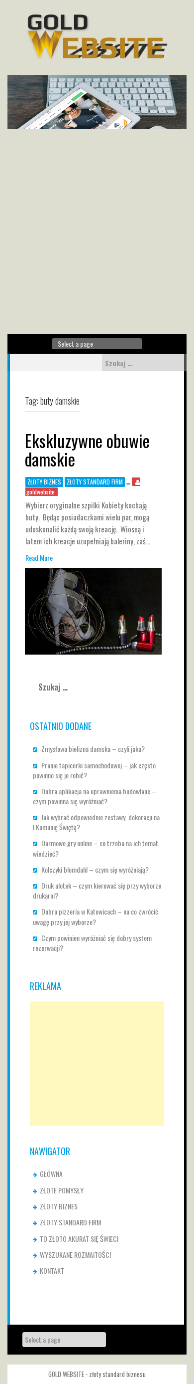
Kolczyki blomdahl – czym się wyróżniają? (95, 869)
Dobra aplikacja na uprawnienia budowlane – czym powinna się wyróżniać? (94, 796)
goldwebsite (40, 491)
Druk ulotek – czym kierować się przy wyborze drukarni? (97, 890)
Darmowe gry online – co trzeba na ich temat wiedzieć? (95, 848)
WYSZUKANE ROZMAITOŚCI (75, 1254)
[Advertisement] (97, 231)
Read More (39, 558)
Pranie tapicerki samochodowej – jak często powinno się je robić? (94, 770)
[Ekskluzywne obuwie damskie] (93, 610)
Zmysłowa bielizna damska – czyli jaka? (93, 748)
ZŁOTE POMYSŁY (62, 1190)
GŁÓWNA (51, 1173)
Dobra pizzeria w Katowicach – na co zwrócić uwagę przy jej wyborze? (95, 916)
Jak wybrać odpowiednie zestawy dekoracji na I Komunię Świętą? (96, 822)
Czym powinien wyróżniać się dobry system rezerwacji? (92, 942)
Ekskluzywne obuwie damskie (87, 449)
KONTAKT (52, 1270)
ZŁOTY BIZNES (44, 481)
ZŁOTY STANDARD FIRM (95, 481)
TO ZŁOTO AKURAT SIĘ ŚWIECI (79, 1238)
